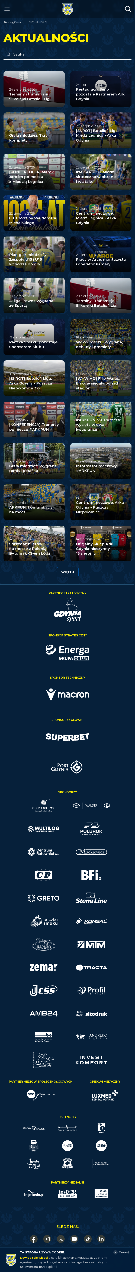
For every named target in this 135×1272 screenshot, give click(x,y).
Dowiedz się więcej (34, 1257)
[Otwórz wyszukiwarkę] (127, 9)
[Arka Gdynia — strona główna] (67, 9)
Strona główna (12, 22)
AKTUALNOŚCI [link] (37, 22)
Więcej (67, 572)
